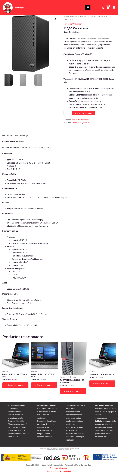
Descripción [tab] (7, 135)
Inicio (65, 16)
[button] (55, 19)
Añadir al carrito (83, 113)
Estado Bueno (77, 123)
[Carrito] (108, 7)
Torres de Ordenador (77, 16)
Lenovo (86, 123)
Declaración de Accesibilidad (59, 471)
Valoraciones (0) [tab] (21, 135)
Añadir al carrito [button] (15, 385)
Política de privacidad (58, 468)
